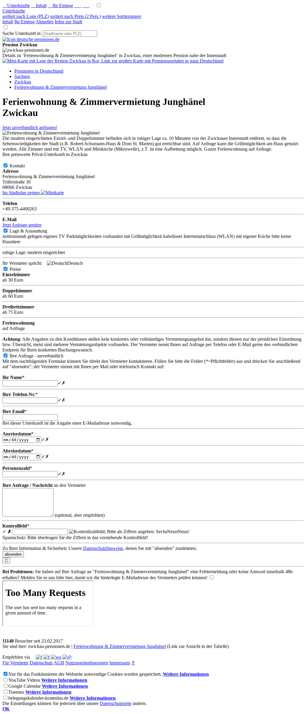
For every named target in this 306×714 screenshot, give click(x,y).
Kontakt (22, 165)
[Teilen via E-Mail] (67, 657)
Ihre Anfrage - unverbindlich (41, 355)
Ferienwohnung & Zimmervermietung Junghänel (120, 646)
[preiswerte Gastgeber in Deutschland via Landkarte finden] (113, 60)
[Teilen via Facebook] (39, 657)
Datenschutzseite (115, 703)
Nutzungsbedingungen (86, 662)
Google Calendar (24, 686)
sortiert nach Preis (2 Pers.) (75, 16)
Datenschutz (41, 662)
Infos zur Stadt (68, 21)
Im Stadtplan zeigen (21, 192)
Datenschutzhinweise (103, 548)
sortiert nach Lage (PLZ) (25, 16)
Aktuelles (44, 21)
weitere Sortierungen (121, 16)
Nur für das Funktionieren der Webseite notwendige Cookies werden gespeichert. (85, 674)
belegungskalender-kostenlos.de (38, 698)
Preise (20, 269)
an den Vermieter (44, 485)
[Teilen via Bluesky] (46, 657)
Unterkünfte (16, 5)
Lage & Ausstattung (33, 230)
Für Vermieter (15, 662)
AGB (59, 662)
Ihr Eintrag (60, 5)
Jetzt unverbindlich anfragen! (29, 127)
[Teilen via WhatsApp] (56, 657)
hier (68, 577)
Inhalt (39, 5)
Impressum (119, 662)
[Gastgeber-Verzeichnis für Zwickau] (30, 39)
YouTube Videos (24, 680)
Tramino (16, 692)
